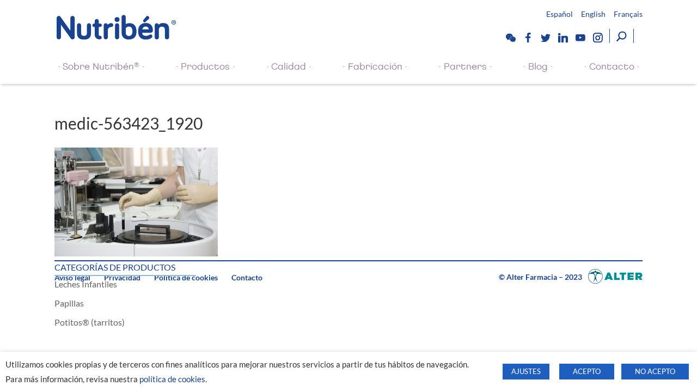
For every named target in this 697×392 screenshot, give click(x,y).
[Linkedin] (562, 37)
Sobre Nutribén (101, 66)
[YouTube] (580, 37)
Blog (538, 66)
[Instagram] (597, 37)
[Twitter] (545, 37)
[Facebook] (527, 37)
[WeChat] (510, 37)
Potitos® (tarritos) (89, 322)
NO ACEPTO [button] (655, 371)
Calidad (288, 66)
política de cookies (172, 379)
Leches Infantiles (85, 284)
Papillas (69, 303)
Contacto (611, 66)
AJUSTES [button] (526, 371)
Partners (465, 66)
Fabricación (375, 66)
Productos (205, 66)
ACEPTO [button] (587, 371)
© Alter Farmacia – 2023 (541, 276)
